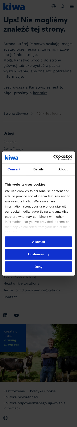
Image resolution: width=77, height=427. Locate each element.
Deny (38, 267)
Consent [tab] (13, 169)
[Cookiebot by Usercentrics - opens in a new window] (54, 157)
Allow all (38, 242)
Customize (36, 254)
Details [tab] (38, 169)
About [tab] (63, 169)
